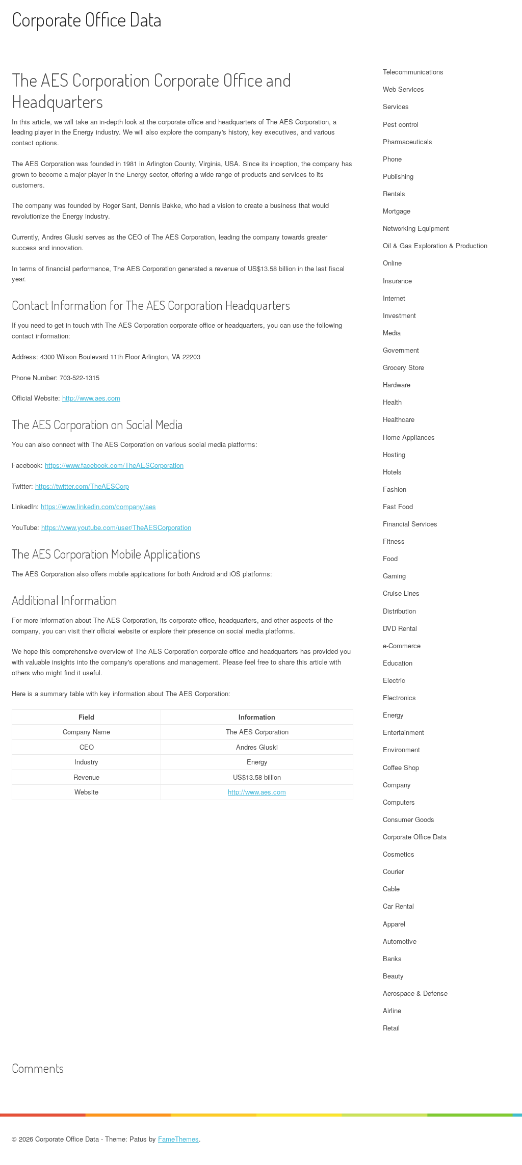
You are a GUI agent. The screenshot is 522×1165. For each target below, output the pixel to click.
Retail (391, 1027)
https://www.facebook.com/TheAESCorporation (114, 465)
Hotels (392, 471)
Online (392, 263)
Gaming (394, 575)
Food (390, 558)
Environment (401, 749)
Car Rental (398, 906)
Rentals (394, 193)
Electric (394, 680)
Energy (393, 715)
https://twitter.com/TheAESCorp (82, 486)
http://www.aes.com (91, 398)
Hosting (394, 454)
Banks (392, 958)
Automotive (399, 941)
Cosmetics (398, 854)
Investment (399, 315)
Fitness (394, 541)
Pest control (401, 124)
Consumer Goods (408, 819)
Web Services (403, 89)
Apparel (394, 924)
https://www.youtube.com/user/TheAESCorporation (116, 527)
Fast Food (398, 506)
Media (392, 332)
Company (397, 784)
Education (397, 663)
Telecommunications (413, 71)
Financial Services (410, 523)
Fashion (394, 489)
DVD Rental (400, 628)
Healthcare (398, 419)
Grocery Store (403, 367)
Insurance (397, 280)
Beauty (393, 976)
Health (392, 402)
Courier (393, 871)
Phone (392, 159)
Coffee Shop (401, 767)
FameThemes (178, 1139)
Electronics (399, 697)
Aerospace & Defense (415, 993)
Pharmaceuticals (407, 141)
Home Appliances (409, 437)
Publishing (398, 176)
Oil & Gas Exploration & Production (435, 245)
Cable (391, 888)
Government (401, 350)
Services (396, 106)
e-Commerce (402, 645)
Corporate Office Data (87, 19)
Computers (399, 802)
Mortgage (396, 211)
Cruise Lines (401, 593)
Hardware (396, 384)
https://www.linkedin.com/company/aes (98, 506)
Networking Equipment (416, 228)
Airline (392, 1010)
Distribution (399, 611)
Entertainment (403, 732)
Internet (394, 298)
